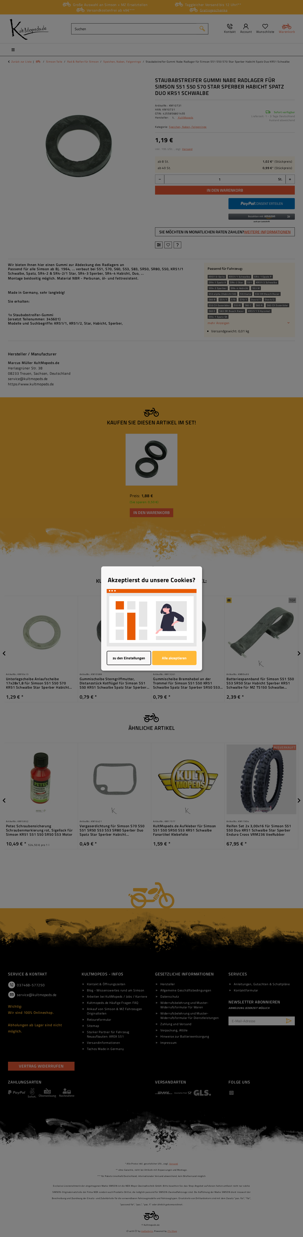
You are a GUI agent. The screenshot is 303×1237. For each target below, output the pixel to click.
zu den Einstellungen (129, 658)
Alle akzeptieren (174, 658)
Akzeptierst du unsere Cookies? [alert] (151, 580)
